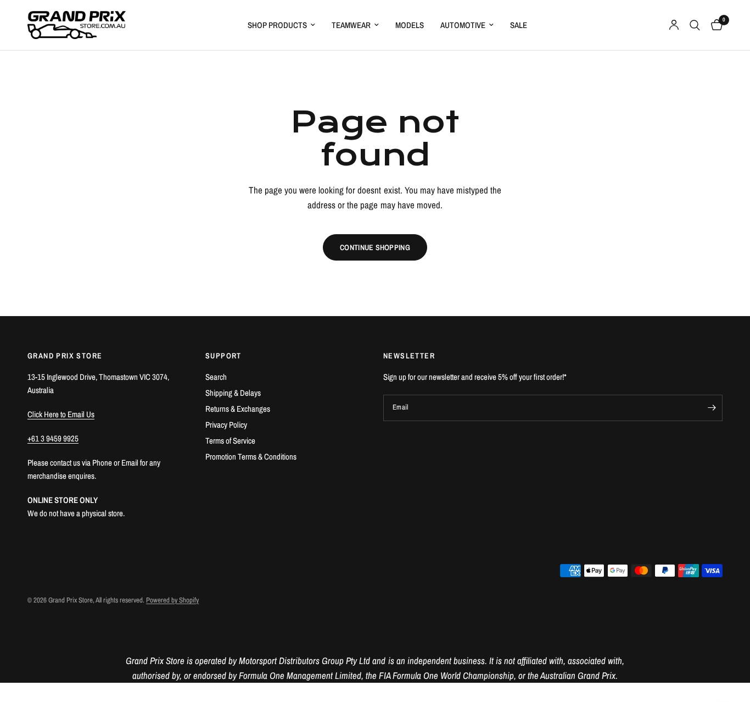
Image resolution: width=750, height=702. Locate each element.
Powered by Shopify (172, 600)
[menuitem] (281, 25)
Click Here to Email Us (60, 414)
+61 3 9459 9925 (53, 438)
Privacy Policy (226, 424)
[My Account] (674, 25)
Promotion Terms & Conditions (250, 456)
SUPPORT (223, 356)
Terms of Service (230, 440)
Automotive (462, 25)
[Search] (695, 25)
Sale (518, 25)
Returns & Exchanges (237, 408)
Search (216, 377)
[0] (714, 25)
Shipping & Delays (233, 393)
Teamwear (351, 25)
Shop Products (277, 25)
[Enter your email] (712, 408)
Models (409, 25)
